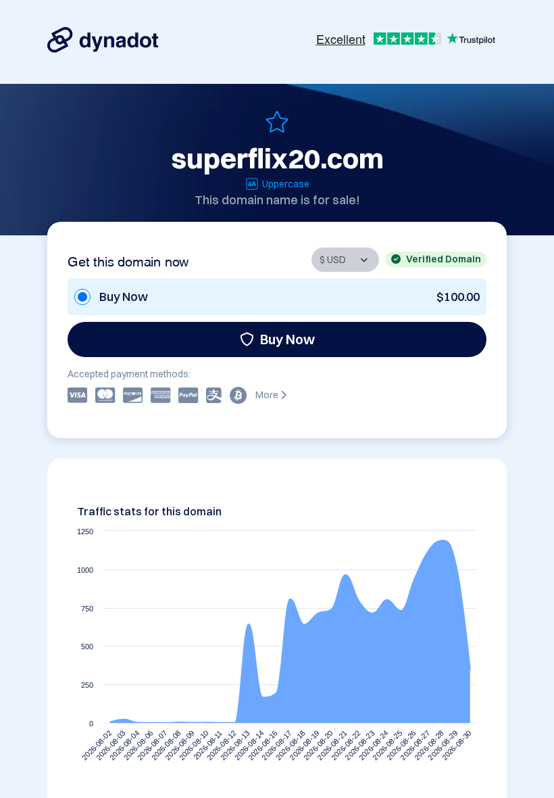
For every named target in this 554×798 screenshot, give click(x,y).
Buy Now (287, 339)
